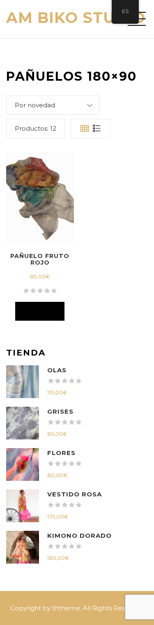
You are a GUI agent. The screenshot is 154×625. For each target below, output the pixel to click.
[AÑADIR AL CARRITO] (39, 311)
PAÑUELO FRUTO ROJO (39, 259)
